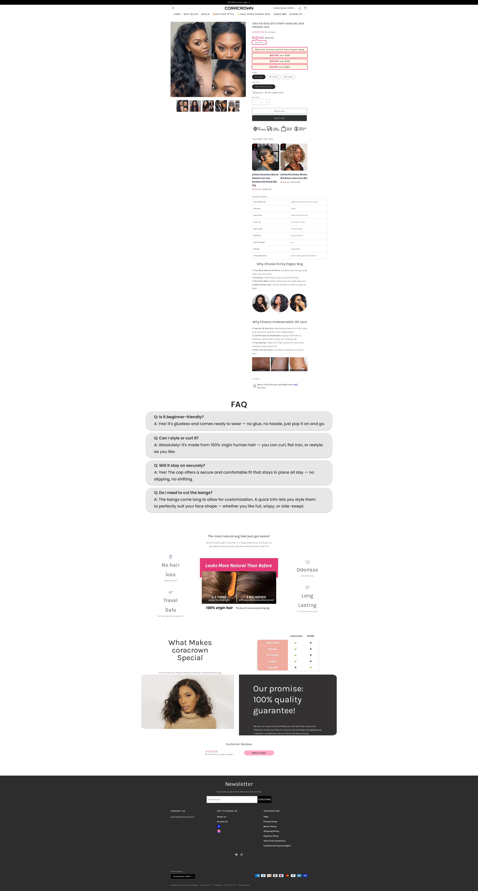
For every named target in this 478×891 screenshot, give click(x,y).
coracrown (180, 885)
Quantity (255, 97)
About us (221, 816)
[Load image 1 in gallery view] (182, 106)
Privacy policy (217, 885)
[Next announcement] (306, 2)
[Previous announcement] (171, 2)
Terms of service (230, 885)
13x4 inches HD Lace (264, 87)
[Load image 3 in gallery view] (208, 106)
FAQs (266, 816)
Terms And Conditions (275, 841)
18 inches (273, 77)
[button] (173, 8)
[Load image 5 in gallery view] (234, 106)
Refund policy (205, 885)
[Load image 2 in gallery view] (195, 106)
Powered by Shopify (191, 885)
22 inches (288, 77)
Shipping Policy (271, 831)
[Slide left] (173, 106)
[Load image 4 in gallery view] (221, 106)
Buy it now (279, 118)
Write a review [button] (259, 753)
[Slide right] (243, 106)
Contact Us (222, 821)
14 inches (259, 77)
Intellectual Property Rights (277, 845)
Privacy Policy (270, 821)
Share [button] (257, 379)
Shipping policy (244, 885)
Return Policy (270, 826)
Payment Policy (271, 836)
